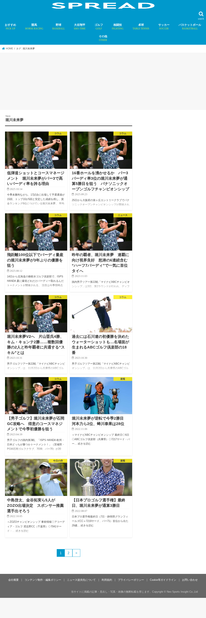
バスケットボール (190, 26)
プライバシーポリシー (131, 579)
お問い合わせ (190, 579)
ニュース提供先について (81, 579)
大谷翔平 (79, 26)
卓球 (141, 26)
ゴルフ (99, 26)
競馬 (34, 26)
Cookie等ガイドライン (163, 579)
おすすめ (10, 26)
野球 (58, 26)
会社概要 (13, 579)
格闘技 (118, 26)
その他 (103, 38)
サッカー (164, 26)
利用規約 (107, 579)
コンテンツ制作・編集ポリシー (43, 579)
